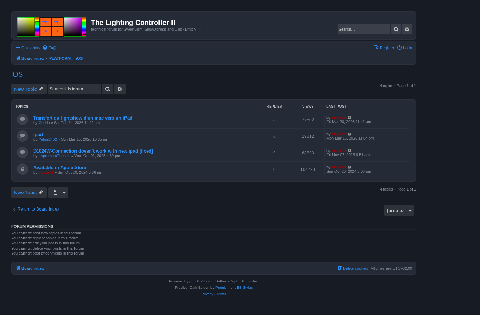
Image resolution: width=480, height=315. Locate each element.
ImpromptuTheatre (54, 156)
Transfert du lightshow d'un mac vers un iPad (82, 118)
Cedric (44, 123)
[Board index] (52, 25)
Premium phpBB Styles (234, 287)
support (339, 117)
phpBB (195, 281)
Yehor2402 (48, 139)
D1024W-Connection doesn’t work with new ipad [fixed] (93, 151)
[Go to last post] (350, 117)
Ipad (38, 134)
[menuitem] (49, 48)
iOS (17, 74)
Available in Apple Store (59, 167)
